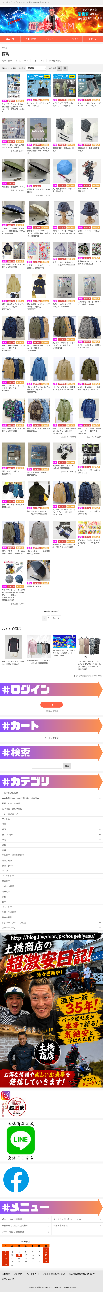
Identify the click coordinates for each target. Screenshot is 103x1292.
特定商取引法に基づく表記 (53, 1274)
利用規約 (18, 1274)
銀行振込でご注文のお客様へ (15, 1225)
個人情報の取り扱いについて (82, 1274)
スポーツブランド (10, 928)
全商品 (4, 48)
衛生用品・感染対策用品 (13, 855)
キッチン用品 (8, 876)
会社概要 (6, 1274)
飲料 (4, 897)
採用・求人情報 (61, 1225)
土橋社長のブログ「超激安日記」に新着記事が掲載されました (25, 2)
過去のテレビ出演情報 (12, 1219)
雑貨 (4, 845)
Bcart (74, 1287)
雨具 (4, 850)
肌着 (4, 824)
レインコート (22, 60)
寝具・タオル (8, 865)
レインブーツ (38, 60)
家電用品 (6, 881)
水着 (4, 840)
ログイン (93, 39)
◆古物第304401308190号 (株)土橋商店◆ (20, 798)
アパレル (6, 819)
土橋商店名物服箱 (10, 793)
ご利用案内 (31, 39)
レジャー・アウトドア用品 (14, 922)
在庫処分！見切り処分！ (13, 809)
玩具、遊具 (7, 860)
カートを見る (72, 39)
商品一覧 (10, 39)
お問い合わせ (51, 39)
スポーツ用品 (8, 886)
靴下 (4, 829)
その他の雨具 (55, 60)
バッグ (5, 871)
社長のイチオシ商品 (11, 803)
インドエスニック (10, 814)
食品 (4, 902)
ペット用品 (7, 907)
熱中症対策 (7, 917)
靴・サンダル (8, 834)
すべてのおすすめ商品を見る (89, 676)
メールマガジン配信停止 (13, 1232)
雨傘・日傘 (7, 60)
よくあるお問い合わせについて (68, 1219)
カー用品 (6, 891)
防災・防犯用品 (9, 912)
